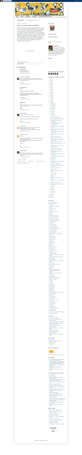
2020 (51, 86)
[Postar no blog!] (19, 63)
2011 (51, 99)
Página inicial (31, 161)
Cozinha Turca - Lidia (53, 229)
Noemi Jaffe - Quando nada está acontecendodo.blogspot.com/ (55, 270)
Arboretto (51, 207)
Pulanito (50, 281)
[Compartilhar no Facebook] (21, 63)
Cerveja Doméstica (52, 224)
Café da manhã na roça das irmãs (56, 141)
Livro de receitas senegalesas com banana (56, 388)
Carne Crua (51, 223)
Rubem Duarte (51, 288)
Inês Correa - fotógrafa (53, 412)
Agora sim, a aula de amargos (55, 167)
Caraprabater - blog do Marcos (54, 220)
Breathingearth (52, 339)
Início (17, 16)
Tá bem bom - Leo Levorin (53, 307)
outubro (51, 107)
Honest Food (51, 245)
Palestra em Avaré (53, 115)
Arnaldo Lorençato (52, 208)
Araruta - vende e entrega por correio (55, 319)
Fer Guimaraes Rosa (23, 76)
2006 (51, 197)
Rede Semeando (52, 285)
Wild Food (51, 344)
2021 (51, 84)
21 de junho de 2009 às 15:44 (25, 84)
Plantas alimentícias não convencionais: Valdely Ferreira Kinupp (56, 395)
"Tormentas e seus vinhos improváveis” (30, 33)
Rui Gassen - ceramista (53, 421)
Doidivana (51, 240)
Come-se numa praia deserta (55, 117)
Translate (37, 20)
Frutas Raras (52, 176)
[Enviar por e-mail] (18, 63)
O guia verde (51, 271)
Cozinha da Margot (52, 231)
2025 (51, 80)
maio (51, 186)
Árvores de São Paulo (53, 313)
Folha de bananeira (52, 326)
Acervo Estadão (52, 374)
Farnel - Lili (51, 244)
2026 (51, 78)
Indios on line (51, 248)
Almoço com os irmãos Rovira (55, 163)
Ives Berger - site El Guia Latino (54, 413)
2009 (51, 102)
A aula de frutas (53, 174)
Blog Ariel (51, 214)
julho (51, 111)
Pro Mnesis (51, 280)
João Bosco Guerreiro (53, 249)
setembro (52, 108)
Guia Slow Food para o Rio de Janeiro (56, 385)
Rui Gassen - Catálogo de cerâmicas (55, 420)
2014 (51, 95)
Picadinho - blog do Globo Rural (55, 277)
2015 (51, 93)
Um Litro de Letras (52, 309)
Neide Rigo (22, 113)
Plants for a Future (52, 342)
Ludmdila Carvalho (52, 253)
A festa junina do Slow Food (55, 136)
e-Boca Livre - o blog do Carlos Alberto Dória (57, 311)
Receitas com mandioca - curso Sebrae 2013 (57, 398)
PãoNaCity (34, 16)
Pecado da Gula (52, 275)
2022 (51, 83)
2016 (51, 92)
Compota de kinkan (53, 125)
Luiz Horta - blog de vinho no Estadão (55, 256)
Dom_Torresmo (23, 134)
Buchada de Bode (53, 158)
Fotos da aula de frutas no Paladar (56, 137)
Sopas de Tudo (52, 298)
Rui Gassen (51, 289)
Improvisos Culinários (53, 246)
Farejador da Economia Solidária (55, 325)
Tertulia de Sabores (52, 302)
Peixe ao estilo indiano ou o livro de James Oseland (56, 146)
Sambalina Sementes (53, 332)
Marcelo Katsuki (52, 258)
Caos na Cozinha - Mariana (54, 219)
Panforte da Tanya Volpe (53, 330)
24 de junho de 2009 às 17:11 (25, 156)
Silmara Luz (51, 294)
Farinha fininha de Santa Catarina (56, 149)
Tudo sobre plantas (52, 306)
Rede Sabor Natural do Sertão (54, 331)
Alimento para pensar (53, 203)
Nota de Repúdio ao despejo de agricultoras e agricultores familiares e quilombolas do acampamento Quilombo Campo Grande (57, 362)
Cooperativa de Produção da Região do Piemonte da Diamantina (56, 323)
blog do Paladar (29, 37)
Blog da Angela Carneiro (53, 215)
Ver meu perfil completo (52, 55)
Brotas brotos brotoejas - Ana (54, 216)
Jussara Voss (19, 30)
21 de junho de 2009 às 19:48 (25, 99)
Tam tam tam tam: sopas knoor (55, 182)
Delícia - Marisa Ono (52, 236)
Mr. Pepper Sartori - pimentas (54, 264)
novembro (52, 105)
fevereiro (52, 191)
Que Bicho (51, 284)
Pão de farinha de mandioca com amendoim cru (56, 121)
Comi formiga (52, 159)
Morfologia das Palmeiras (53, 392)
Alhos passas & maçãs (53, 202)
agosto (51, 110)
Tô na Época (52, 114)
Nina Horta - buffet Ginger (53, 415)
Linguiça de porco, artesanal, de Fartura (57, 118)
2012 (51, 98)
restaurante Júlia (20, 38)
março (51, 189)
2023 (51, 81)
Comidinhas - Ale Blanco (53, 227)
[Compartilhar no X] (20, 63)
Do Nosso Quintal (52, 238)
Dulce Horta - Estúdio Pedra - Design (55, 411)
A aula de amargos (53, 169)
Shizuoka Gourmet (52, 293)
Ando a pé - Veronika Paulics (54, 206)
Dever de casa (51, 237)
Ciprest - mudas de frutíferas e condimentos (56, 321)
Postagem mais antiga (40, 161)
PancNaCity (27, 16)
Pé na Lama (51, 283)
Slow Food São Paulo (53, 297)
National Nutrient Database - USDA (55, 393)
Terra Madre (51, 301)
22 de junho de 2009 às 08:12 (25, 122)
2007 (51, 196)
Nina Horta (51, 268)
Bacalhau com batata (53, 211)
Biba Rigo (51, 212)
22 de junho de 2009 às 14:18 (25, 131)
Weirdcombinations (52, 310)
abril (51, 188)
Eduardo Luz (51, 241)
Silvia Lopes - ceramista (53, 422)
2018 (51, 89)
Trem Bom (51, 305)
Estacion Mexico (52, 242)
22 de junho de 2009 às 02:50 (25, 109)
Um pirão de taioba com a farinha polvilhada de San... (56, 123)
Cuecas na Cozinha (52, 232)
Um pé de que (51, 343)
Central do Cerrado (52, 320)
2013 (51, 96)
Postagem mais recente (21, 161)
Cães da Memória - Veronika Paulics (55, 233)
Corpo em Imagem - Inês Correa (55, 228)
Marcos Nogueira (52, 259)
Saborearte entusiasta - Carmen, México (56, 292)
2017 (51, 90)
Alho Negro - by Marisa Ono (54, 317)
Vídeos (21, 16)
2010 (51, 101)
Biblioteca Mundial (52, 376)
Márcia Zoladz (51, 265)
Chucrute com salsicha (53, 225)
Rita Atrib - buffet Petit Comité (54, 418)
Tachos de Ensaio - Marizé (54, 300)
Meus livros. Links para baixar (45, 16)
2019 (51, 87)
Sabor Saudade (52, 290)
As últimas (51, 210)
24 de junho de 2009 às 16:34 (25, 147)
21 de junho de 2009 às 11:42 (25, 73)
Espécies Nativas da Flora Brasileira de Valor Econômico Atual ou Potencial (57, 380)
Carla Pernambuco (52, 221)
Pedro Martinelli (52, 276)
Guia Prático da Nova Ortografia (54, 384)
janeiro (51, 192)
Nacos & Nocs (51, 266)
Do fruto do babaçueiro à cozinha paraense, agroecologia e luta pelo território (57, 360)
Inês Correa (40, 27)
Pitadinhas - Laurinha (53, 279)
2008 (51, 194)
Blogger (46, 440)
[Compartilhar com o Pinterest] (23, 63)
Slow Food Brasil (52, 296)
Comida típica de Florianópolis (55, 148)
